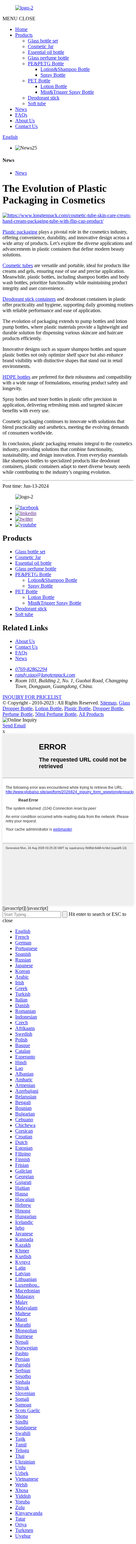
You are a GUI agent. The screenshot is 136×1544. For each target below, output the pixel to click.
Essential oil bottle (46, 52)
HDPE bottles (16, 377)
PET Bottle (39, 80)
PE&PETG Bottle (46, 63)
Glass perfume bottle (48, 58)
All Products (91, 714)
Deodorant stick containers (29, 299)
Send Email (14, 725)
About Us (25, 120)
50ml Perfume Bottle (56, 714)
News (21, 109)
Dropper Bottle (108, 708)
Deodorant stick (43, 97)
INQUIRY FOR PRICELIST (32, 697)
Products (24, 35)
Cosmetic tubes (18, 265)
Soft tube (37, 103)
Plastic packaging (20, 232)
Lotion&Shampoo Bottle (65, 69)
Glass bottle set (43, 40)
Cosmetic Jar (40, 46)
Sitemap (108, 702)
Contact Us (26, 126)
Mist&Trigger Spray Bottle (67, 92)
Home (21, 29)
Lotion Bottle (53, 86)
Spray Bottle (52, 75)
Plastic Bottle (77, 708)
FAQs (21, 115)
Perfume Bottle (18, 714)
